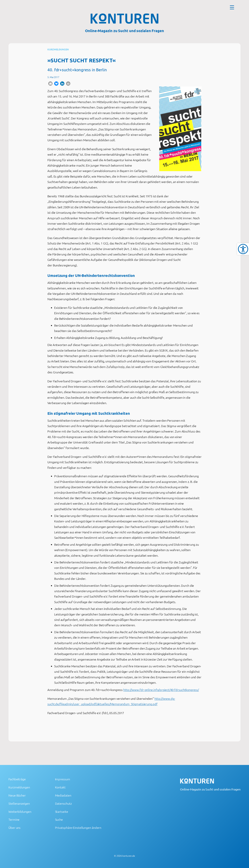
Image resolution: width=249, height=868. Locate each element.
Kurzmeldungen (58, 49)
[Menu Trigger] (232, 7)
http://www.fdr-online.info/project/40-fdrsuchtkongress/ (161, 690)
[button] (50, 83)
